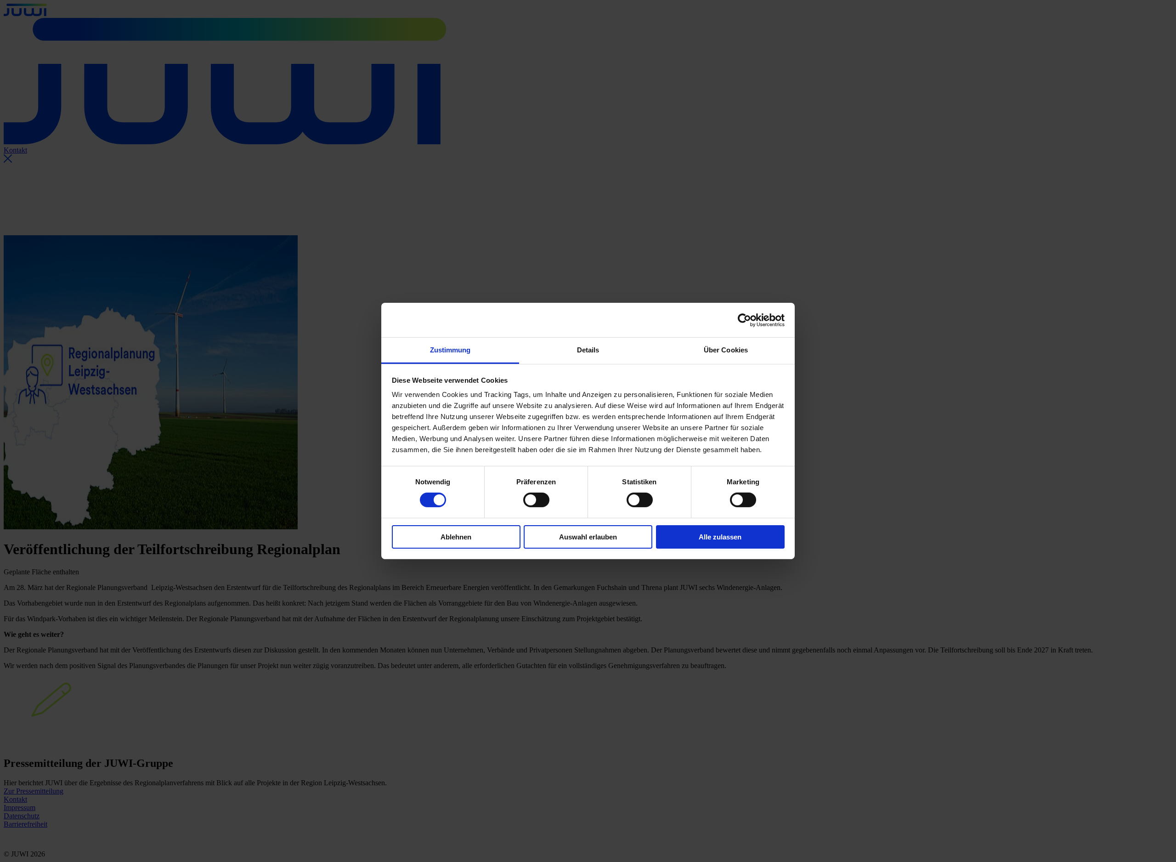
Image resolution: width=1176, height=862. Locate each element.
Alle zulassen (720, 537)
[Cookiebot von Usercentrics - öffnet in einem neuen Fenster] (744, 320)
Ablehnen (456, 537)
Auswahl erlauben (588, 537)
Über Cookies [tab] (726, 350)
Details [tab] (588, 350)
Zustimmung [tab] (450, 350)
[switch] (536, 500)
